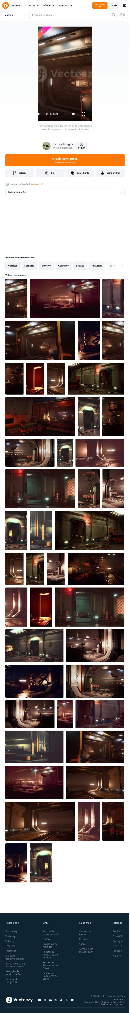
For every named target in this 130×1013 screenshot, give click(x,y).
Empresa (10, 946)
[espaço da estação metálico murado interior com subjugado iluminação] (113, 298)
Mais (113, 955)
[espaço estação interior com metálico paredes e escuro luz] (113, 340)
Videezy (9, 941)
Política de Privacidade (111, 1002)
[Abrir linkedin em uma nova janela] (50, 999)
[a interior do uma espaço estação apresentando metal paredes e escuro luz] (99, 714)
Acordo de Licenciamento (50, 933)
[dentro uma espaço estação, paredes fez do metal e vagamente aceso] (16, 530)
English (114, 931)
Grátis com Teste (65, 160)
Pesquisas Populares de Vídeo (49, 975)
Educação (10, 950)
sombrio (29, 265)
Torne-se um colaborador (85, 950)
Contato (82, 939)
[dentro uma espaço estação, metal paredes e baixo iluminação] (113, 821)
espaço (80, 265)
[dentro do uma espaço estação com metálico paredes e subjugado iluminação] (35, 569)
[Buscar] (114, 15)
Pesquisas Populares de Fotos (49, 965)
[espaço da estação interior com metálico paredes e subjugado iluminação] (56, 569)
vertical (12, 265)
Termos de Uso (89, 1002)
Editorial (64, 5)
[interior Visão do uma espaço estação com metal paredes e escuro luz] (34, 782)
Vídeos (47, 5)
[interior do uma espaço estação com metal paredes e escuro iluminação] (14, 379)
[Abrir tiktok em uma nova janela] (61, 999)
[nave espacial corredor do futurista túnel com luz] (89, 416)
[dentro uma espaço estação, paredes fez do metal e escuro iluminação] (95, 681)
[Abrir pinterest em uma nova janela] (56, 999)
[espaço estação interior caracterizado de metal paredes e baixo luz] (89, 488)
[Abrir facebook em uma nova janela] (39, 999)
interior (46, 265)
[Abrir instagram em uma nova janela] (45, 999)
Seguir (81, 147)
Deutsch (115, 946)
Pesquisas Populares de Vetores (49, 954)
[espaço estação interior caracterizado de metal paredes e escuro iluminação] (99, 453)
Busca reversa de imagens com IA (15, 965)
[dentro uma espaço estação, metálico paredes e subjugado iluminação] (16, 607)
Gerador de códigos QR (11, 980)
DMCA (45, 939)
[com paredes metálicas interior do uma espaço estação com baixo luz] (95, 645)
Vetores (16, 5)
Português (116, 941)
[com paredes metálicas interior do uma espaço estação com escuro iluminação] (16, 298)
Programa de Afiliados (49, 945)
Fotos (32, 5)
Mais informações (17, 192)
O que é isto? (37, 184)
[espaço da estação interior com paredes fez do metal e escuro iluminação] (65, 453)
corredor (63, 265)
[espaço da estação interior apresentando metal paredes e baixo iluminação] (40, 821)
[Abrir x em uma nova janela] (66, 999)
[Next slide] (116, 266)
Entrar (114, 5)
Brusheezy (11, 931)
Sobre (81, 944)
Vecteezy (10, 936)
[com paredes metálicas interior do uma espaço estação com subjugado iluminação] (89, 340)
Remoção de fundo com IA (13, 973)
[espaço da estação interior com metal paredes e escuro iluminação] (40, 488)
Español (114, 936)
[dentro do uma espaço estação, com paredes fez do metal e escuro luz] (56, 379)
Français (115, 950)
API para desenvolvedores (15, 957)
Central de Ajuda (84, 933)
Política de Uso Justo (109, 1004)
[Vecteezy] (5, 5)
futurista (97, 265)
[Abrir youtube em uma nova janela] (72, 999)
